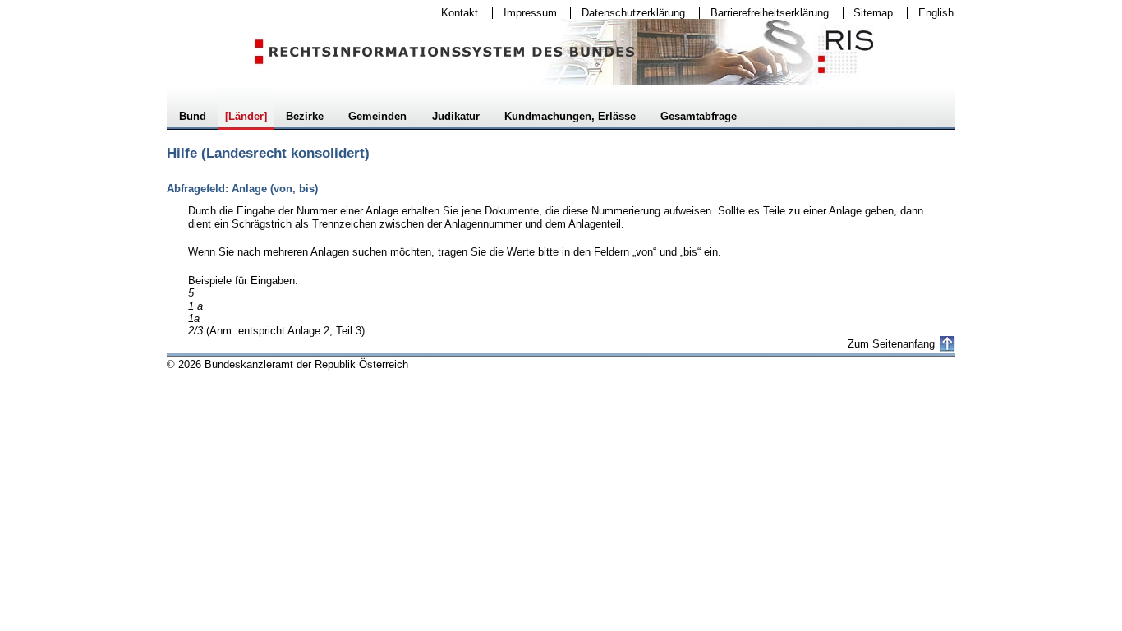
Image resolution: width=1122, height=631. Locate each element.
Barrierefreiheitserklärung (764, 13)
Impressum (525, 13)
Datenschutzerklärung (628, 13)
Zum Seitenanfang (891, 344)
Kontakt (454, 13)
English (936, 13)
